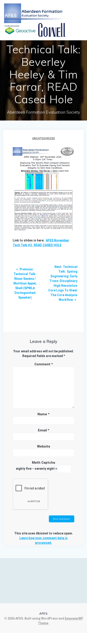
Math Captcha (43, 463)
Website (43, 446)
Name (43, 414)
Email (43, 430)
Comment (43, 364)
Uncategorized (43, 138)
